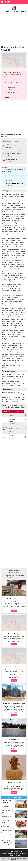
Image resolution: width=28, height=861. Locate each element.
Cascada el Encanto (14, 667)
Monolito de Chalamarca (14, 599)
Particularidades (9, 177)
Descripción (8, 174)
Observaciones (8, 180)
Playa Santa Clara (14, 739)
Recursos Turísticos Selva (20, 853)
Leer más (14, 610)
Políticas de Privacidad (14, 855)
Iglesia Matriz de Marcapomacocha (14, 703)
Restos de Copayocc (14, 634)
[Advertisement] (14, 28)
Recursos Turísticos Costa (15, 851)
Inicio (7, 851)
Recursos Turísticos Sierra (7, 853)
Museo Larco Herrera (14, 782)
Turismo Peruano (14, 11)
